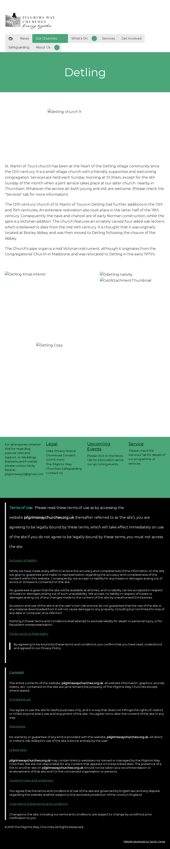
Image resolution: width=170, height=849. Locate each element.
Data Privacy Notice (61, 451)
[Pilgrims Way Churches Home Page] (30, 20)
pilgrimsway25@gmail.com (24, 474)
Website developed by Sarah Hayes (144, 841)
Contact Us (54, 473)
